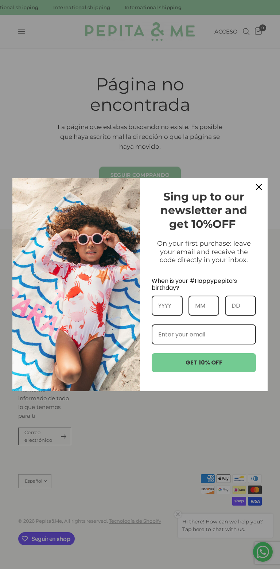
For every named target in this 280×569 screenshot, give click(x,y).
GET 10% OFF (204, 362)
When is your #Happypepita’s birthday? (194, 284)
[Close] (259, 187)
